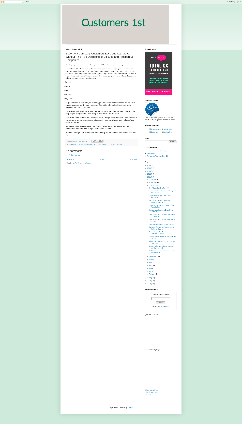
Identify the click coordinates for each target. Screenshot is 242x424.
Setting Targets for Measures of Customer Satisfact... (159, 233)
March (151, 271)
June (151, 265)
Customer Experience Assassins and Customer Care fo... (161, 228)
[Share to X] (97, 141)
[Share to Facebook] (100, 141)
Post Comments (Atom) (83, 163)
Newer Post (70, 159)
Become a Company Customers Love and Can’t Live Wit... (161, 247)
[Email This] (92, 141)
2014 (149, 168)
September (153, 256)
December (153, 179)
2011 (149, 177)
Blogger (130, 408)
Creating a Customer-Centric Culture (161, 224)
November (153, 182)
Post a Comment (74, 155)
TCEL (96, 144)
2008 (149, 284)
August (151, 259)
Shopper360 (151, 153)
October (152, 185)
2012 (149, 174)
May (150, 268)
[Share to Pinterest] (102, 141)
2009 (149, 281)
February (152, 274)
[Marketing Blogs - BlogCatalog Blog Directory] (152, 394)
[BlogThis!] (95, 141)
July (150, 262)
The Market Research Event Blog (158, 156)
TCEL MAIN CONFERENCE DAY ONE (110, 144)
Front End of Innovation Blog (156, 151)
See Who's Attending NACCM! (159, 188)
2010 (149, 278)
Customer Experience (78, 144)
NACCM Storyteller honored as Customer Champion (159, 201)
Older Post (133, 159)
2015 (149, 165)
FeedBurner (165, 307)
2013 (149, 171)
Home (102, 159)
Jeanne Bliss (89, 144)
